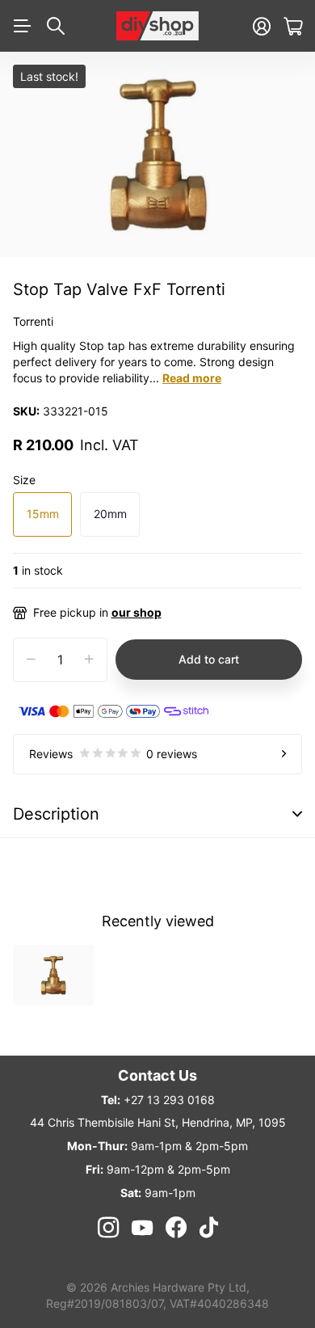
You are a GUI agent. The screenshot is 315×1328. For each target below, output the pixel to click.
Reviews (113, 754)
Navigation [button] (22, 26)
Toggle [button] (297, 814)
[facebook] (176, 1227)
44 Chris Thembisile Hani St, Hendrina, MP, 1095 (158, 1122)
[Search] (56, 26)
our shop (136, 612)
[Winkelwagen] (293, 26)
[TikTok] (209, 1227)
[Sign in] (262, 26)
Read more (191, 378)
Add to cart (208, 659)
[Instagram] (107, 1227)
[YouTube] (142, 1227)
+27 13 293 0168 (169, 1100)
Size (24, 480)
